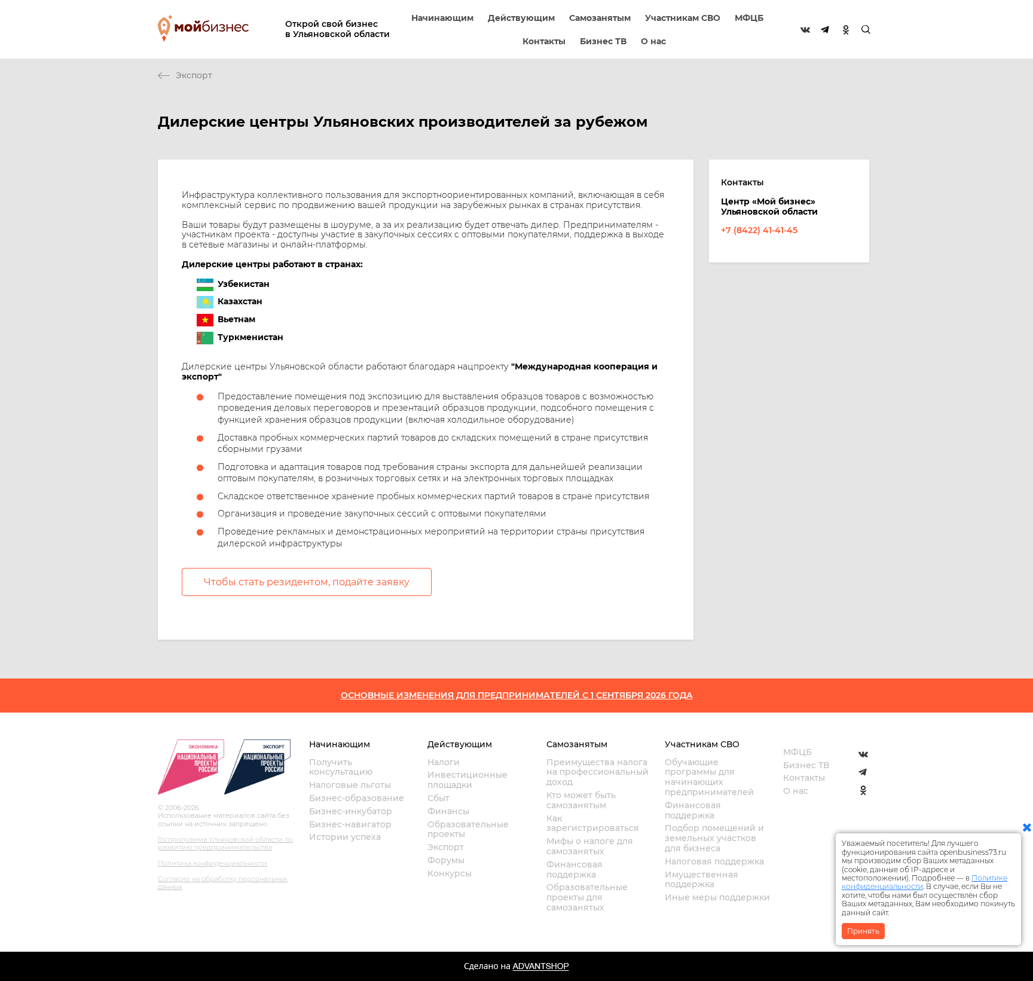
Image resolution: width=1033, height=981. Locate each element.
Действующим (521, 18)
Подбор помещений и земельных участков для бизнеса (714, 838)
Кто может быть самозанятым (581, 800)
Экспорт (194, 75)
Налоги (443, 762)
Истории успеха (345, 837)
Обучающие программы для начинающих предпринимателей (709, 777)
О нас (653, 41)
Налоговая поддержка (714, 861)
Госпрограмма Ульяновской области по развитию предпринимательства (225, 843)
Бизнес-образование (356, 798)
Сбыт (438, 798)
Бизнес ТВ (603, 41)
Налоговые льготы (350, 785)
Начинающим (442, 18)
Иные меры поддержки (717, 897)
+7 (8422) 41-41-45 (759, 230)
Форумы (445, 860)
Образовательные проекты (468, 829)
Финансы (448, 811)
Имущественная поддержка (701, 879)
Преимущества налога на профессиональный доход (597, 772)
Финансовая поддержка (574, 869)
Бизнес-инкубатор (350, 811)
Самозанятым (600, 18)
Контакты (544, 41)
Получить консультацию (340, 767)
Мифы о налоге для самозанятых (589, 846)
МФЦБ (749, 18)
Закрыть (863, 931)
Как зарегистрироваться (592, 823)
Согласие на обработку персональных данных (223, 883)
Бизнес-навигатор (350, 824)
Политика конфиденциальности (212, 863)
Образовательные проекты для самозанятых (587, 897)
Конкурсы (449, 873)
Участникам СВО (682, 18)
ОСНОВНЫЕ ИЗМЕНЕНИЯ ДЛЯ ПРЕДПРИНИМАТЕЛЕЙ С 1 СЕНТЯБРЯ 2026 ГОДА (517, 695)
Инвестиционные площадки (467, 779)
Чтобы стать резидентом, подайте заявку (306, 582)
